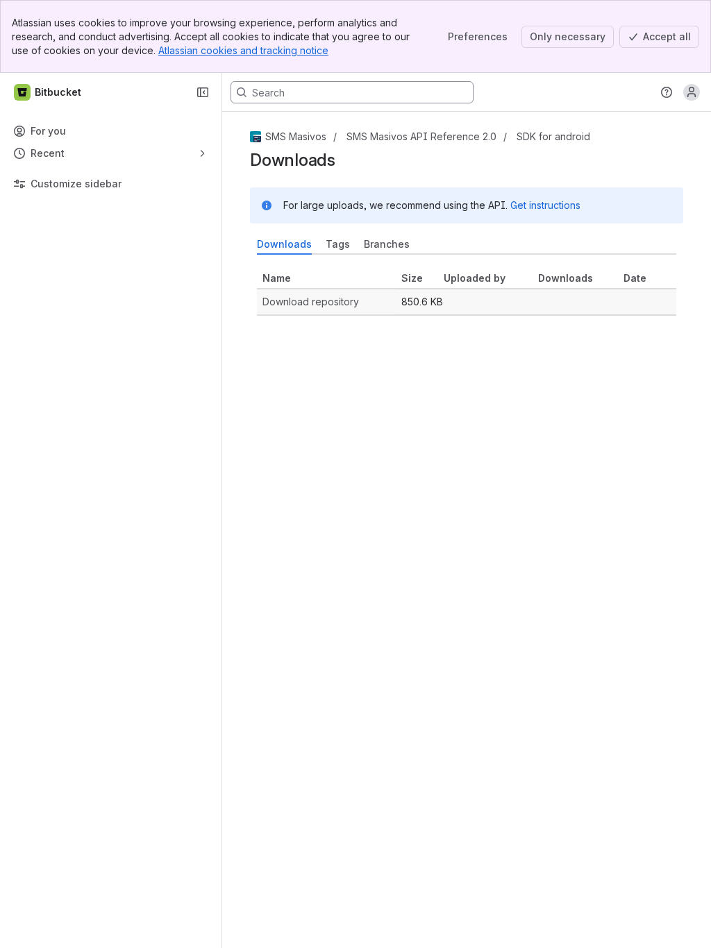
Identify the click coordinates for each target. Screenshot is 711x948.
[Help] (666, 92)
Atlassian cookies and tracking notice (243, 50)
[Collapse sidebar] (203, 92)
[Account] (691, 92)
